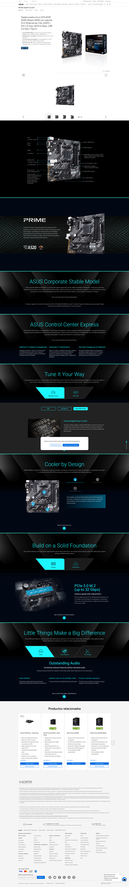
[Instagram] (49, 877)
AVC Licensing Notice (85, 851)
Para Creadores (21, 844)
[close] (86, 438)
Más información (29, 766)
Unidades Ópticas (38, 860)
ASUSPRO (82, 846)
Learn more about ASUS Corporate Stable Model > (64, 297)
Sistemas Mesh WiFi (53, 844)
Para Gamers (21, 849)
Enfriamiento (36, 851)
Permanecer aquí (55, 445)
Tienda (27, 4)
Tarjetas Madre (37, 847)
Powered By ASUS (84, 842)
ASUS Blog (82, 849)
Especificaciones (29, 10)
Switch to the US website (71, 445)
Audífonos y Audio (53, 856)
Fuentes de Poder (38, 855)
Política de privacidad (60, 883)
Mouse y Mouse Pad (53, 853)
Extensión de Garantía (101, 852)
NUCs (35, 838)
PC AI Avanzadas (84, 838)
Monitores (20, 856)
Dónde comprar (30, 763)
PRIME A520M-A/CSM (26, 8)
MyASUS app (99, 850)
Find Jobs (67, 855)
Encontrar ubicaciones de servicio (101, 838)
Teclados (51, 851)
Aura (81, 858)
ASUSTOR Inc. (68, 846)
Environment (108, 1)
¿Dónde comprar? (69, 860)
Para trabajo (21, 842)
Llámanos (98, 843)
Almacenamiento (37, 858)
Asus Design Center (84, 844)
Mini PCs (36, 840)
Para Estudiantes (22, 847)
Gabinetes (36, 853)
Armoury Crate (83, 855)
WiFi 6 (50, 840)
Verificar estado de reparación (102, 835)
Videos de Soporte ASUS (101, 848)
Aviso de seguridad (100, 845)
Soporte (41, 10)
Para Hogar (20, 840)
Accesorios (20, 851)
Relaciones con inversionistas (71, 840)
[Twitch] (73, 877)
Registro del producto (101, 841)
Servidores (51, 847)
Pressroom (67, 844)
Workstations (37, 842)
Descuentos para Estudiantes (71, 864)
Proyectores (21, 858)
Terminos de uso (49, 883)
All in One (20, 860)
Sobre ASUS (67, 835)
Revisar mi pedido (69, 862)
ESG (66, 842)
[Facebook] (59, 877)
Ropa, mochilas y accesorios (55, 860)
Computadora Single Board (40, 862)
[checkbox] (106, 71)
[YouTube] (54, 877)
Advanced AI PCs (84, 853)
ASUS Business (100, 1)
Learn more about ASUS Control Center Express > (64, 340)
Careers (66, 838)
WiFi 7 (50, 838)
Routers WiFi (52, 842)
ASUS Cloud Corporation (70, 849)
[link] (20, 4)
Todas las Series (50, 830)
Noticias (36, 10)
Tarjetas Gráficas (37, 849)
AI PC (81, 835)
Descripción (20, 10)
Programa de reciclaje (70, 853)
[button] (94, 1)
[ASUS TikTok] (69, 877)
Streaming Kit (52, 858)
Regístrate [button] (41, 877)
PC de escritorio (37, 835)
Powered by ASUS (87, 1)
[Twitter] (64, 877)
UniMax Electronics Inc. (70, 851)
